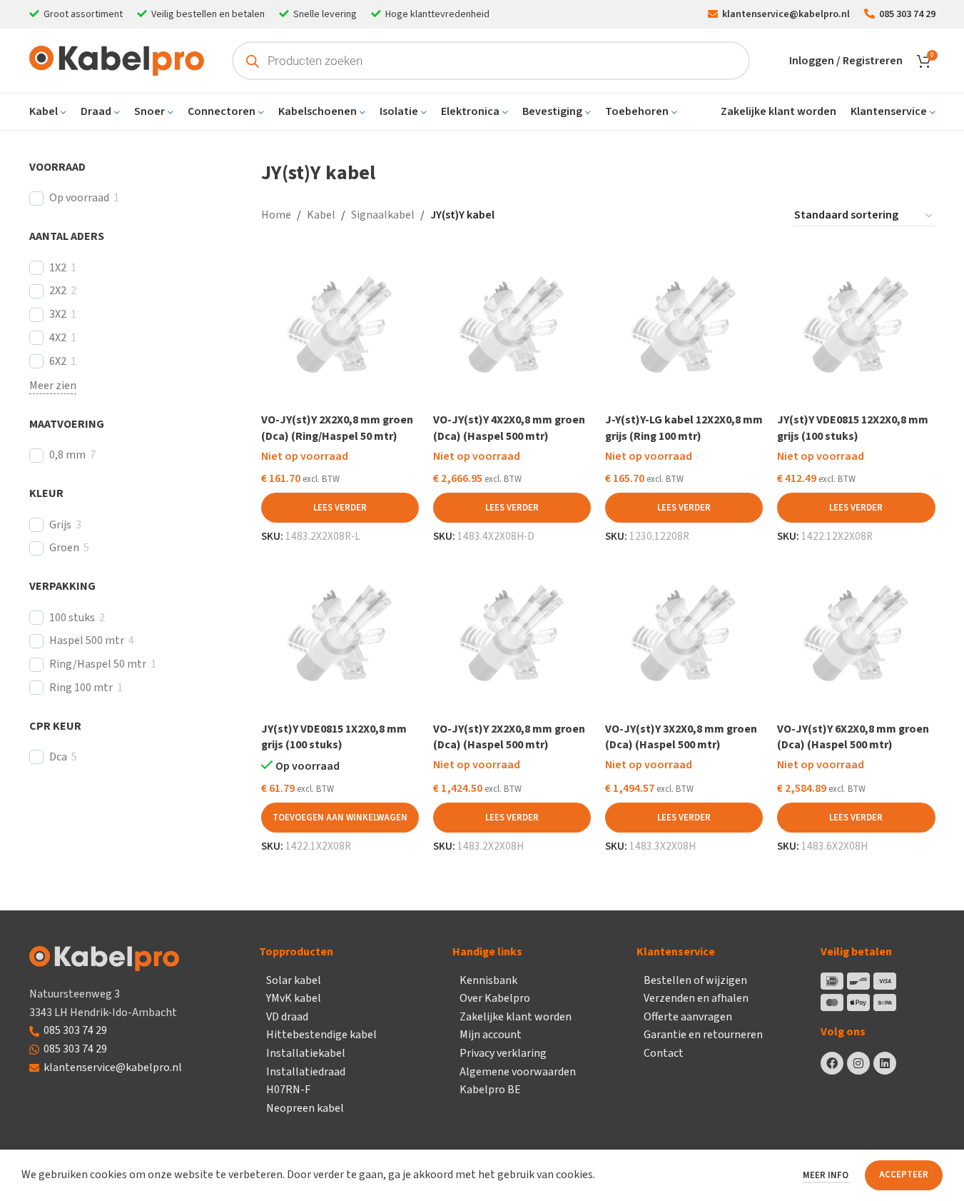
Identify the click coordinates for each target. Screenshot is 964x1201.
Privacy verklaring (503, 1053)
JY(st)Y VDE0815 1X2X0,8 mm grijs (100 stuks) (334, 737)
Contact (664, 1053)
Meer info (827, 1175)
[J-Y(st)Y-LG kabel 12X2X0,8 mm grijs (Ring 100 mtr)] (684, 327)
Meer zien (52, 385)
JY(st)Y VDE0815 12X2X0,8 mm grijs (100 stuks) (852, 427)
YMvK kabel (293, 998)
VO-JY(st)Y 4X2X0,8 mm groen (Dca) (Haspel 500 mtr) (509, 427)
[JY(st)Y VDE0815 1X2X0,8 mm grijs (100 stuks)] (340, 635)
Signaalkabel (383, 215)
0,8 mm (67, 455)
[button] (340, 818)
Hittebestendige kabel (321, 1034)
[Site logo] (116, 60)
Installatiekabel (305, 1053)
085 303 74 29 (75, 1030)
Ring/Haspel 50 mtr (97, 664)
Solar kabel (293, 980)
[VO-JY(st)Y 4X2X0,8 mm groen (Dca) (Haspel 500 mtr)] (512, 327)
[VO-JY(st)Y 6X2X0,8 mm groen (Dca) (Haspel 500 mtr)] (856, 635)
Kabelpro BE (490, 1089)
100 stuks (72, 617)
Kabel (321, 215)
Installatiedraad (305, 1072)
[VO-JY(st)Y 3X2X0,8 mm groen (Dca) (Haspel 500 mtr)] (684, 635)
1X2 (57, 268)
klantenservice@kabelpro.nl (113, 1067)
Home (276, 215)
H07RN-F (288, 1089)
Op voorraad (79, 198)
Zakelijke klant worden (516, 1017)
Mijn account (491, 1034)
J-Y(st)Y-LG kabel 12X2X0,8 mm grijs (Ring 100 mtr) (684, 427)
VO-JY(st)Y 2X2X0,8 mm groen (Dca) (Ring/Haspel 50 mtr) (337, 427)
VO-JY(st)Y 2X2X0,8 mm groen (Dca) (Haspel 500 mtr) (509, 737)
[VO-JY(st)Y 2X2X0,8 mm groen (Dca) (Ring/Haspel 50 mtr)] (340, 327)
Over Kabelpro (495, 998)
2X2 (57, 290)
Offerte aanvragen (688, 1017)
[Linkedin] (884, 1063)
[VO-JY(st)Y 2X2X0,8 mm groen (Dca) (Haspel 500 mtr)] (512, 635)
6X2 (57, 361)
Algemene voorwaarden (518, 1072)
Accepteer (903, 1174)
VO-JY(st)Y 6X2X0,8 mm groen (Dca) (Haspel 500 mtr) (853, 737)
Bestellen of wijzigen (695, 980)
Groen (64, 548)
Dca (58, 757)
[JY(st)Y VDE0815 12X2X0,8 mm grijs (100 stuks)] (856, 327)
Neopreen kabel (305, 1108)
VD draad (287, 1017)
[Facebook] (832, 1063)
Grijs (60, 525)
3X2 (57, 314)
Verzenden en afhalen (696, 998)
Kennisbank (488, 980)
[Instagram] (858, 1063)
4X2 (57, 338)
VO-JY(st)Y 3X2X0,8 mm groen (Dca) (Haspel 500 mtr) (681, 737)
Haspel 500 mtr (86, 640)
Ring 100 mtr (81, 687)
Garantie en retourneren (703, 1034)
